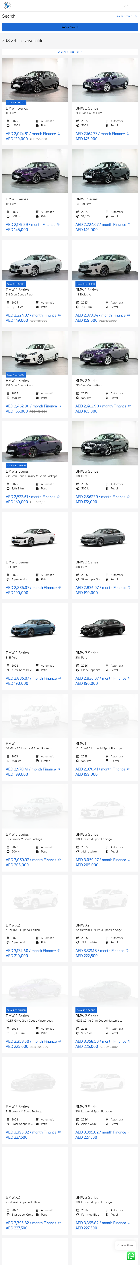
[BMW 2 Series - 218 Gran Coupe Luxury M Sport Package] (35, 443)
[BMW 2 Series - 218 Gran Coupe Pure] (105, 80)
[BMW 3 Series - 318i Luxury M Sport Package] (35, 806)
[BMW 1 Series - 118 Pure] (35, 80)
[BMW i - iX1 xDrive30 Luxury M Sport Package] (35, 716)
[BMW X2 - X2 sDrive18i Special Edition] (35, 897)
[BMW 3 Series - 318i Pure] (105, 443)
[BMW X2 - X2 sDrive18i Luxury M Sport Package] (105, 897)
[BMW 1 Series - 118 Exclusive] (105, 171)
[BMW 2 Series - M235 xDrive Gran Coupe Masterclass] (35, 988)
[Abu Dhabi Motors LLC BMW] (7, 5)
